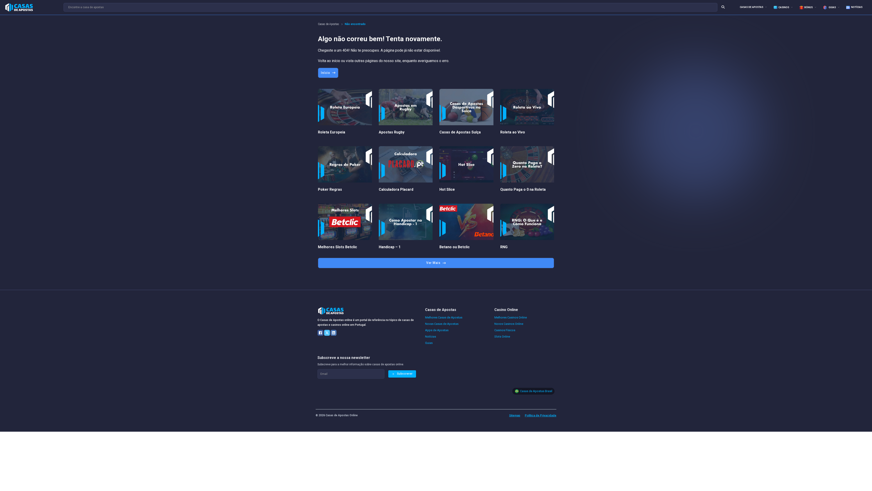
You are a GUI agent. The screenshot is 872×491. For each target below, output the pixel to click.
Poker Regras (330, 189)
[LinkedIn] (334, 333)
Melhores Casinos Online (510, 317)
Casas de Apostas (751, 7)
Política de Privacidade (540, 415)
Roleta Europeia (331, 132)
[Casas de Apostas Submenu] (766, 7)
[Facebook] (320, 333)
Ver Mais (433, 263)
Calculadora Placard (396, 189)
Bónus (808, 7)
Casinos (783, 7)
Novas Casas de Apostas (441, 324)
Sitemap (514, 415)
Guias (832, 7)
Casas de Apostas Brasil (536, 391)
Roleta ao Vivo (512, 132)
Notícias (856, 7)
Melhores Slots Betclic (337, 247)
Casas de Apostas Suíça (460, 132)
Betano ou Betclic (454, 247)
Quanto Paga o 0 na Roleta (523, 189)
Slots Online (502, 336)
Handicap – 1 (390, 247)
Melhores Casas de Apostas (443, 317)
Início (325, 73)
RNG (504, 247)
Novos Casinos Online (508, 324)
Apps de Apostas (436, 330)
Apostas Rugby (391, 132)
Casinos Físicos (504, 330)
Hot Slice (447, 189)
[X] (327, 333)
